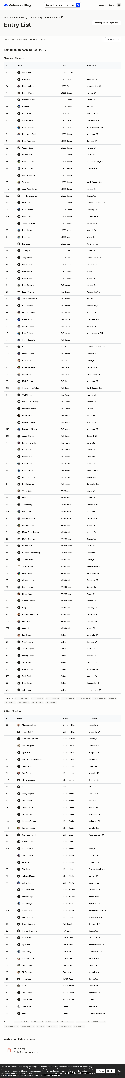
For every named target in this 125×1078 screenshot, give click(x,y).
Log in (111, 5)
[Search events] (78, 5)
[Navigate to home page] (17, 4)
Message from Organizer (106, 22)
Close (120, 1071)
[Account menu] (119, 5)
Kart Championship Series (15, 39)
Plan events (101, 5)
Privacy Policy (85, 1073)
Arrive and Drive (37, 39)
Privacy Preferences (52, 1075)
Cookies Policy (70, 1073)
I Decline (110, 1071)
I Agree (101, 1071)
